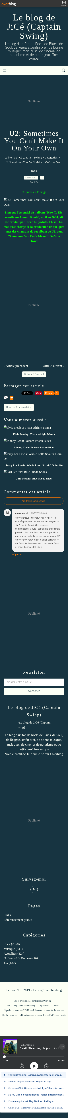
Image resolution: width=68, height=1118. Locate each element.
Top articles (44, 1005)
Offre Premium (7, 1015)
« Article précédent (16, 366)
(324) (14, 953)
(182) (10, 963)
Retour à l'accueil (34, 374)
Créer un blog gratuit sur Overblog (20, 1005)
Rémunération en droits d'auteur (46, 1010)
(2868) (12, 944)
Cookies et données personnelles (32, 1015)
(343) (13, 949)
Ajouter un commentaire (33, 501)
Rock (34, 171)
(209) (22, 958)
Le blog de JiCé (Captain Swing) (34, 26)
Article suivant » (53, 366)
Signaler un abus (11, 1010)
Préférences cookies (57, 1015)
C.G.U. (26, 1010)
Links (7, 915)
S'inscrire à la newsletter (18, 407)
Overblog (56, 990)
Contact (56, 1005)
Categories (51, 157)
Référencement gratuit (18, 919)
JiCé (29, 754)
